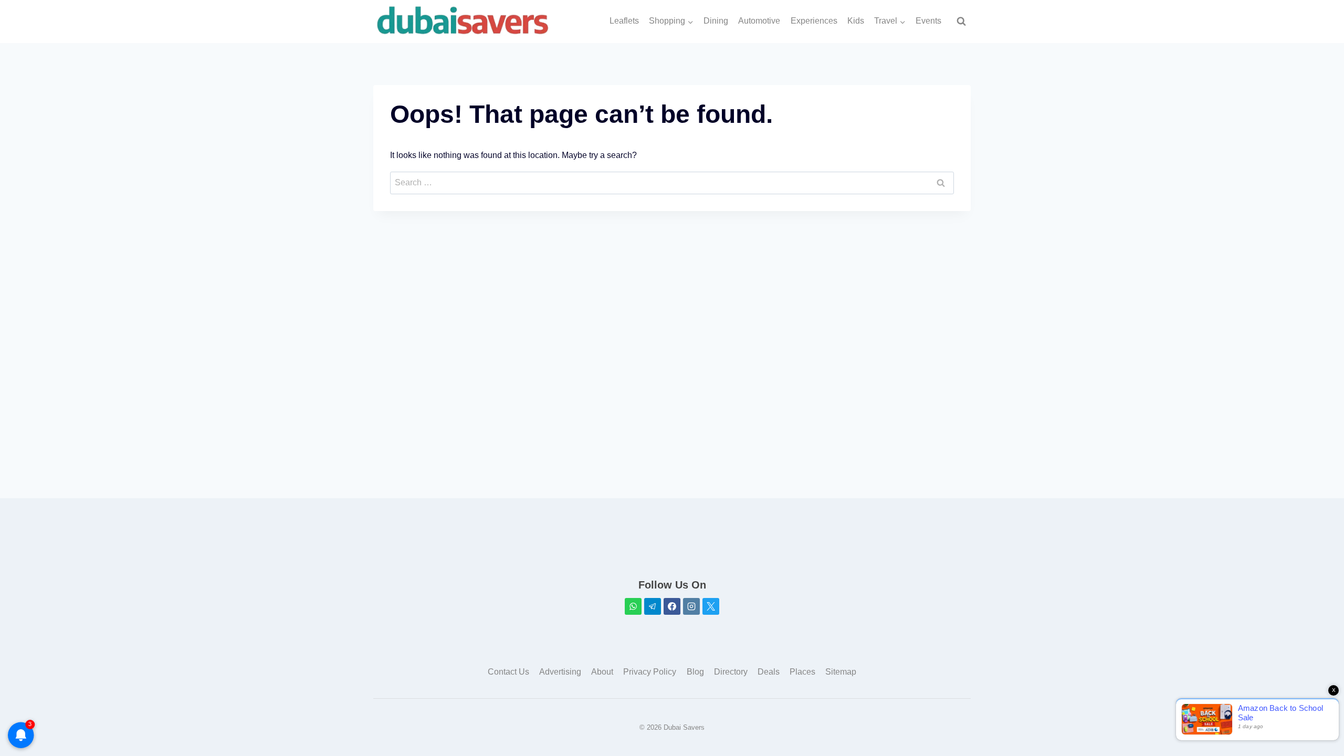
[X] (710, 606)
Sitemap (840, 671)
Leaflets (624, 20)
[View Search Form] (961, 21)
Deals (769, 671)
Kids (855, 20)
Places (802, 671)
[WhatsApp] (633, 606)
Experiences (814, 20)
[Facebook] (672, 606)
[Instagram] (691, 606)
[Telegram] (652, 606)
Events (928, 20)
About (602, 671)
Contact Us (508, 671)
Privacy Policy (649, 671)
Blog (695, 671)
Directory (731, 671)
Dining (716, 20)
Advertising (560, 671)
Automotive (759, 20)
